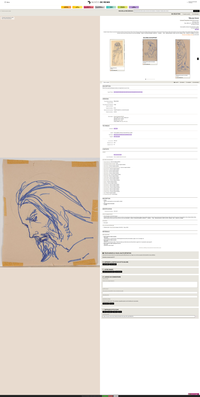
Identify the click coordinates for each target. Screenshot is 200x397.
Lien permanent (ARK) (105, 314)
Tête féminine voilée (107, 174)
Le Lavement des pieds (108, 194)
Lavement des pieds (138, 92)
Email (120, 311)
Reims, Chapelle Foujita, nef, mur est (120, 156)
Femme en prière (107, 180)
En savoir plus (190, 2)
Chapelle (111, 7)
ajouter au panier (187, 14)
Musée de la (88, 7)
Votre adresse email (105, 295)
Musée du (100, 7)
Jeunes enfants (106, 177)
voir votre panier (196, 14)
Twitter (104, 311)
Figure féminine (106, 184)
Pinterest (115, 311)
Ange (105, 192)
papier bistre (117, 136)
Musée (77, 7)
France (119, 120)
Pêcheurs (105, 183)
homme (119, 92)
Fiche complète (113, 264)
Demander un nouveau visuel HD (107, 257)
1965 (122, 121)
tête (115, 92)
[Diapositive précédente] (102, 59)
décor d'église (118, 154)
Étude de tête (106, 175)
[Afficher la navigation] (5, 2)
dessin (197, 29)
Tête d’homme (106, 166)
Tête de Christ (106, 171)
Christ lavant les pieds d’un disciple (182, 75)
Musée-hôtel (122, 7)
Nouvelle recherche (126, 11)
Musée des (66, 7)
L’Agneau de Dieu (106, 191)
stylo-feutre (124, 134)
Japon (122, 120)
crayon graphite (117, 134)
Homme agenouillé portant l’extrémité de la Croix (112, 167)
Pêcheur (105, 181)
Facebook (110, 311)
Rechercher (196, 11)
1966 (127, 121)
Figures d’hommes (107, 161)
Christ (123, 92)
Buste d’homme (106, 168)
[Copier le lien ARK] (196, 316)
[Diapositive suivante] (198, 59)
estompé (129, 134)
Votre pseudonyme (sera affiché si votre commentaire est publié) (112, 291)
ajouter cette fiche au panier (108, 271)
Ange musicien (106, 178)
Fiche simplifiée (106, 264)
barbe (132, 92)
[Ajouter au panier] (123, 40)
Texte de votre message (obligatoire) (108, 281)
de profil (127, 92)
